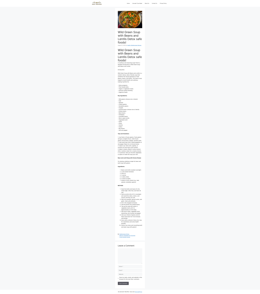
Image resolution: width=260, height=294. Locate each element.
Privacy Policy (163, 3)
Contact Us (154, 3)
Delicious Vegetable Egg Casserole (127, 235)
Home (128, 3)
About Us (147, 3)
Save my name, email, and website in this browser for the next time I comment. (130, 278)
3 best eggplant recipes (124, 237)
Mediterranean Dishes (124, 234)
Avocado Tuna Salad (137, 3)
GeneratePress (138, 291)
